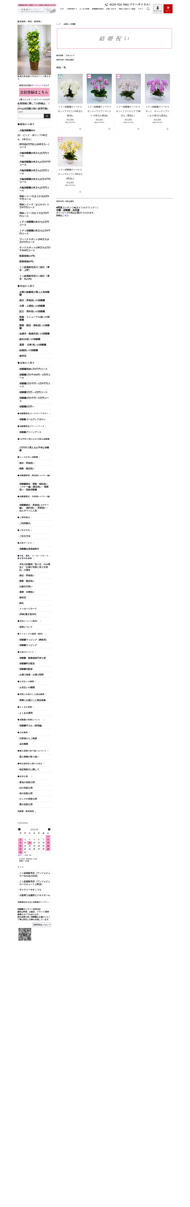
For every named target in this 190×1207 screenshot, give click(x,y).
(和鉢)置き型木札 (27, 614)
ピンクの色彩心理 (28, 799)
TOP (62, 9)
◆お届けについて (25, 652)
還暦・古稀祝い (27, 592)
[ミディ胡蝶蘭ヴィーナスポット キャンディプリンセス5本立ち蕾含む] (157, 89)
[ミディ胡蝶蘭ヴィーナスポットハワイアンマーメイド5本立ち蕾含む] (99, 89)
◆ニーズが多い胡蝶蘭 (27, 457)
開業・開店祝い (27, 468)
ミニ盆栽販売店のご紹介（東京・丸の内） (34, 277)
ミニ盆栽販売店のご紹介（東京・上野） (34, 268)
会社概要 (23, 744)
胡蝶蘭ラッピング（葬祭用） (33, 640)
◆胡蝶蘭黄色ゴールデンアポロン (32, 413)
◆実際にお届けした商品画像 (30, 694)
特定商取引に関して (35, 769)
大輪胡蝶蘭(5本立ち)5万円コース (34, 154)
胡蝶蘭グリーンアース (30, 432)
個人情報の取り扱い (29, 757)
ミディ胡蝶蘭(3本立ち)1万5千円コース (34, 232)
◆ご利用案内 (23, 517)
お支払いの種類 (35, 687)
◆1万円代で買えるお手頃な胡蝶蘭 (33, 439)
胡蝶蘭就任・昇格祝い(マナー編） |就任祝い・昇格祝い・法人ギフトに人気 (34, 508)
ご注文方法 (24, 536)
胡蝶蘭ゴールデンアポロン (32, 419)
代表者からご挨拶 (28, 738)
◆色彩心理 (23, 776)
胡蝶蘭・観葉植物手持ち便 (32, 658)
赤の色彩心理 (26, 793)
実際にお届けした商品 (127, 9)
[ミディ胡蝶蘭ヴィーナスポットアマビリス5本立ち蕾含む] (70, 89)
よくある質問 (84, 9)
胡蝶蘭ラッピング (28, 645)
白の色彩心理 (26, 788)
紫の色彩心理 (26, 804)
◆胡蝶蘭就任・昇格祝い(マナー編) (33, 496)
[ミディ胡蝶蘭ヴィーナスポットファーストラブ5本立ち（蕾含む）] (128, 89)
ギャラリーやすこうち (30, 889)
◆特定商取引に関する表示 (29, 763)
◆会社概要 (22, 732)
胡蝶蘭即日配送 (98, 9)
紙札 (21, 603)
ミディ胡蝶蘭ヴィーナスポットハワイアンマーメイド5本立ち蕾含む (99, 111)
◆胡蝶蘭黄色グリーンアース (30, 426)
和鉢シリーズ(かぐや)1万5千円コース (34, 214)
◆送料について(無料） (28, 621)
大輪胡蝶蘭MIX (27, 130)
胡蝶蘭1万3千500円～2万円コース (34, 376)
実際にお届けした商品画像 (32, 700)
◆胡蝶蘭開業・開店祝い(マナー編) (33, 475)
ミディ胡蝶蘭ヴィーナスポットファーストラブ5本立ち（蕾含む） (128, 111)
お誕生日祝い (26, 586)
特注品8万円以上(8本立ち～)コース (34, 145)
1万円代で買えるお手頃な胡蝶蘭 (34, 449)
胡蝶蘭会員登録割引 (29, 549)
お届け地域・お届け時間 (31, 674)
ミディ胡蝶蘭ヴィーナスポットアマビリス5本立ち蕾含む (70, 111)
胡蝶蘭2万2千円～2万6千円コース (34, 385)
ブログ (140, 9)
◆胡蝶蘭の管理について (29, 719)
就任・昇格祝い (27, 463)
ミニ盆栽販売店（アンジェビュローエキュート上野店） (34, 883)
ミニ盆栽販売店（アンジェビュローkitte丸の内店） (34, 874)
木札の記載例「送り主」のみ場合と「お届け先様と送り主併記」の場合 (34, 567)
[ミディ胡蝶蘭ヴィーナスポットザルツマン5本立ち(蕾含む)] (70, 152)
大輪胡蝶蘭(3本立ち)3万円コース (34, 172)
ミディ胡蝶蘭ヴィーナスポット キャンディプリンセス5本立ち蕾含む (157, 111)
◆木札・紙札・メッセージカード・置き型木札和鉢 (33, 557)
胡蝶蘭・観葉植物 (25, 811)
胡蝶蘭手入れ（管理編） (31, 725)
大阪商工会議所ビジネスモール (34, 895)
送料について (26, 627)
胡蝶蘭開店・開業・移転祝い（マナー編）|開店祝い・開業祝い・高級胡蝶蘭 (34, 487)
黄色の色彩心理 (27, 782)
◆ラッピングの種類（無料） (30, 633)
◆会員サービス (24, 542)
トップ (58, 24)
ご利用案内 (70, 9)
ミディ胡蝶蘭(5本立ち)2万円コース (34, 223)
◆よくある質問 (24, 707)
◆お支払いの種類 (25, 681)
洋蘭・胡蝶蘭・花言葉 (67, 210)
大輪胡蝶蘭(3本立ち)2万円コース (34, 189)
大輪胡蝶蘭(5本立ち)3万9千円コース (34, 163)
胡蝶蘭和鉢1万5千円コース (33, 369)
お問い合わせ (111, 9)
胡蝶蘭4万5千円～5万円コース (34, 399)
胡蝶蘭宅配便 (26, 669)
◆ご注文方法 (23, 530)
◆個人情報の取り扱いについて (31, 750)
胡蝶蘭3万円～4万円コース (33, 392)
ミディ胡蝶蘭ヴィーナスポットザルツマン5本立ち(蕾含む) (70, 174)
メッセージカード (28, 608)
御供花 (22, 597)
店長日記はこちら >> (41, 925)
